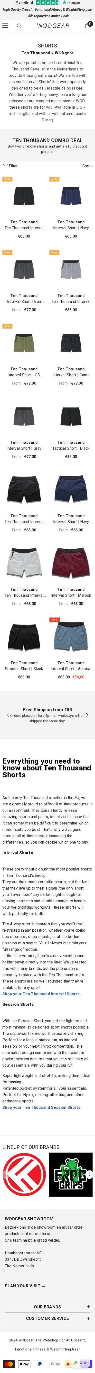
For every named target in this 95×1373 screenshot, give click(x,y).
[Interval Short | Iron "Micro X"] (24, 269)
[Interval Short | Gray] (24, 416)
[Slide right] (87, 715)
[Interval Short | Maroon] (71, 563)
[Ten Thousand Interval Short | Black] (24, 489)
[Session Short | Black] (24, 637)
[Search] (19, 26)
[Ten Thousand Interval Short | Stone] (71, 269)
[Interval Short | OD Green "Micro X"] (24, 343)
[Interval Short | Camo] (71, 343)
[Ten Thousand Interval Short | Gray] (24, 563)
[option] (24, 1175)
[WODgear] (24, 1175)
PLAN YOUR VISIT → (25, 1285)
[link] (47, 146)
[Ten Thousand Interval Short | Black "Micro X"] (24, 196)
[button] (89, 1174)
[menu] (5, 26)
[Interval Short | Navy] (71, 489)
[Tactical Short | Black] (71, 416)
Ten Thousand (24, 222)
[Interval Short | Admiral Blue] (71, 637)
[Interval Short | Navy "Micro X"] (71, 196)
